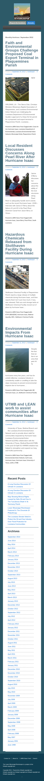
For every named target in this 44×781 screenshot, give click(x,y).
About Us (15, 758)
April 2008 (11, 730)
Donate (31, 23)
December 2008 (14, 718)
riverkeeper (31, 72)
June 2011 (11, 646)
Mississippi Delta (16, 134)
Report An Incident (17, 23)
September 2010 (14, 680)
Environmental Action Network (15, 458)
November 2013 (14, 567)
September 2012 (14, 612)
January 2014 (13, 559)
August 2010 (12, 684)
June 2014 (12, 541)
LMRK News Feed (18, 127)
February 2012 (13, 624)
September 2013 (14, 575)
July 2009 (11, 699)
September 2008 (14, 722)
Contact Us (7, 758)
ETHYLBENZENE (11, 314)
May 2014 (11, 544)
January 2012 (13, 628)
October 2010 (13, 677)
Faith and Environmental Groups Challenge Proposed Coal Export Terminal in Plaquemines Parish (21, 54)
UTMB (16, 463)
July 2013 (11, 582)
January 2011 (13, 665)
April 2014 (11, 548)
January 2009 (13, 715)
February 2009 (13, 711)
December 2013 (14, 563)
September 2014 (14, 537)
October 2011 (13, 639)
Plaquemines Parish (29, 134)
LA (17, 393)
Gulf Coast (28, 458)
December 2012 (14, 605)
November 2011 (14, 635)
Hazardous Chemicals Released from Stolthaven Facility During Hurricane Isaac (19, 243)
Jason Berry (20, 220)
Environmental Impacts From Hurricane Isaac (19, 332)
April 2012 (11, 620)
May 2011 (11, 650)
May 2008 (11, 726)
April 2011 (11, 654)
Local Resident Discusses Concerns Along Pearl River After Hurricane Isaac (20, 153)
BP (33, 390)
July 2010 (11, 688)
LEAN (12, 463)
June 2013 (12, 586)
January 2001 (13, 741)
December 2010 (14, 669)
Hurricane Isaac (13, 129)
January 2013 (13, 601)
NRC (13, 317)
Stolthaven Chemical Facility (24, 317)
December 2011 (14, 631)
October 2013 (13, 571)
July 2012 (11, 616)
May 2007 (11, 737)
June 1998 (12, 745)
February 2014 (13, 556)
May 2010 (11, 692)
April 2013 (11, 593)
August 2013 (12, 578)
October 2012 (13, 609)
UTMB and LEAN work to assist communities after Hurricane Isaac (21, 410)
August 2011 (12, 643)
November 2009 (14, 696)
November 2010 (14, 673)
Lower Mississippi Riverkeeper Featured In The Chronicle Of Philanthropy (19, 510)
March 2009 (12, 707)
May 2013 (11, 590)
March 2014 (12, 552)
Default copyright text (9, 766)
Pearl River (28, 220)
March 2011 (12, 658)
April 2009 (11, 703)
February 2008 (13, 733)
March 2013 (12, 597)
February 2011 (13, 662)
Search (35, 758)
